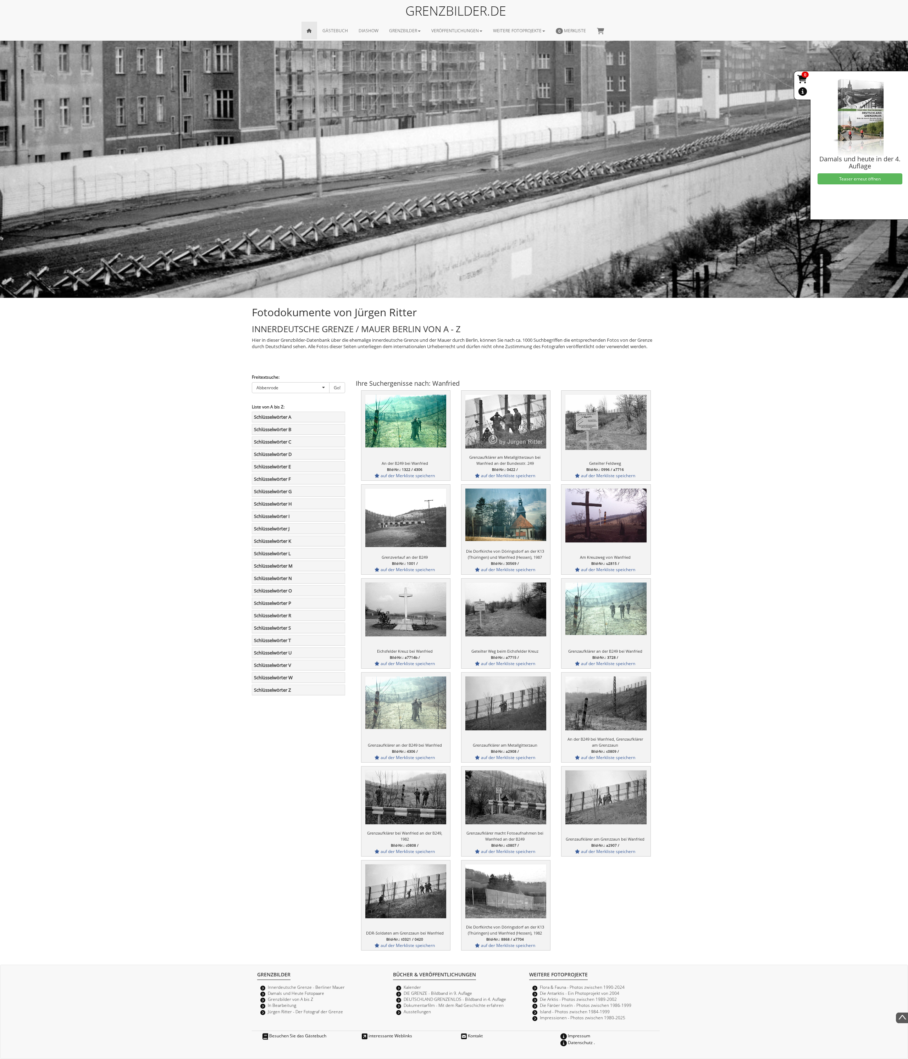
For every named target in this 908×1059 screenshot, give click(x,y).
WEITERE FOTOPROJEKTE (517, 30)
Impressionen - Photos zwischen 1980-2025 (582, 1017)
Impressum (578, 1035)
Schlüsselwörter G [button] (273, 491)
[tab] (298, 417)
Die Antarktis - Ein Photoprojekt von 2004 (579, 993)
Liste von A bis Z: (268, 406)
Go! (337, 387)
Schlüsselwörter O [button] (273, 590)
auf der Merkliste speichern (407, 475)
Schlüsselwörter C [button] (272, 442)
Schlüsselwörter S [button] (272, 628)
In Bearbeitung (282, 1005)
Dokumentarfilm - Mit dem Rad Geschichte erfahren (454, 1005)
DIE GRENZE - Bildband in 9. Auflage (438, 993)
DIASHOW (368, 30)
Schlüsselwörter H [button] (273, 504)
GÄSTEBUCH (335, 30)
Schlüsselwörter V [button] (272, 665)
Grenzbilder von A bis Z (290, 999)
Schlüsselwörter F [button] (272, 479)
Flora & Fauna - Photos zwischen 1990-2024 (582, 987)
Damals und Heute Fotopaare (296, 993)
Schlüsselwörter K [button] (272, 541)
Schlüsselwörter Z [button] (272, 690)
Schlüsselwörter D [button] (273, 454)
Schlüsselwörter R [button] (272, 615)
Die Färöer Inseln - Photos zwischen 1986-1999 (585, 1005)
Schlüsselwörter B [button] (272, 429)
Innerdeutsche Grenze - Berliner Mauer (306, 987)
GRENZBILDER (403, 30)
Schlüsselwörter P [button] (272, 603)
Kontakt (475, 1035)
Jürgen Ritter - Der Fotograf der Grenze (305, 1011)
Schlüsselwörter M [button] (273, 566)
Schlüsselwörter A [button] (272, 417)
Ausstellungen (417, 1011)
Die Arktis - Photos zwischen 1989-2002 (578, 999)
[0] (803, 80)
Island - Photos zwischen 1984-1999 (575, 1011)
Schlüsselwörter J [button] (271, 528)
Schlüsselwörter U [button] (273, 653)
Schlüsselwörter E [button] (272, 466)
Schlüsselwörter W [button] (273, 677)
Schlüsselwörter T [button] (272, 640)
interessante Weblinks (389, 1035)
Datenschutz (580, 1042)
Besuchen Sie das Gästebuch (297, 1035)
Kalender (412, 987)
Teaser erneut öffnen (860, 179)
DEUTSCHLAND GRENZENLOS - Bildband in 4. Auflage (455, 999)
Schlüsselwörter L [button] (272, 553)
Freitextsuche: (265, 377)
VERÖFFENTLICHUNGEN (455, 30)
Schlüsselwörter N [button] (273, 578)
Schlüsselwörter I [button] (272, 516)
